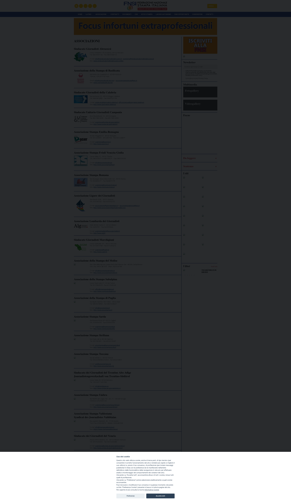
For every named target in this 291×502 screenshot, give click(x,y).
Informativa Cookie (151, 490)
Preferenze (131, 496)
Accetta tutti (160, 496)
